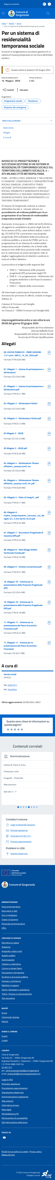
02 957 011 (7, 1067)
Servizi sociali (10, 674)
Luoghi (5, 1040)
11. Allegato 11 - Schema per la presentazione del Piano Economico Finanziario (20, 646)
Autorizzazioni (8, 959)
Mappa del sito (8, 1154)
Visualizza (12, 689)
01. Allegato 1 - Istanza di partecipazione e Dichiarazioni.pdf (24, 388)
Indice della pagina (11, 120)
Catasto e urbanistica (11, 964)
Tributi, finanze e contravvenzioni (17, 994)
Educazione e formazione (13, 972)
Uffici (4, 928)
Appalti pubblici (8, 955)
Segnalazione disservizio (13, 1092)
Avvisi (4, 1012)
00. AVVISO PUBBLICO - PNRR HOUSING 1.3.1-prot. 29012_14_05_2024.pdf (22, 353)
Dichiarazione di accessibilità (15, 1118)
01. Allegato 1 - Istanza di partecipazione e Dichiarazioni (24, 371)
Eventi (4, 1036)
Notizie (5, 1021)
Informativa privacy (10, 1105)
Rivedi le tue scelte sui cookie (15, 1151)
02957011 (12, 685)
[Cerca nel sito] (48, 13)
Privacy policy (35, 1151)
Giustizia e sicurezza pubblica (15, 976)
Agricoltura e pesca (10, 942)
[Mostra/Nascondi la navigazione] (3, 13)
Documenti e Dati (9, 911)
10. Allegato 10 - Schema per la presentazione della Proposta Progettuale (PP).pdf (23, 605)
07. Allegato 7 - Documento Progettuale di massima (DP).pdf (23, 534)
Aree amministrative (11, 906)
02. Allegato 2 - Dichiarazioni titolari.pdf (22, 418)
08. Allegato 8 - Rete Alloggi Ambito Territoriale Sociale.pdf (20, 551)
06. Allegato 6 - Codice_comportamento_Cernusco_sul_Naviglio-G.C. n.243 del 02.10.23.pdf (24, 515)
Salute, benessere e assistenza (15, 989)
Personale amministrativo (13, 923)
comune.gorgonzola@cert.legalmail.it (22, 1070)
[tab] (18, 807)
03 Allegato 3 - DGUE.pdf (15, 448)
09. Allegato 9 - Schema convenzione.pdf (23, 566)
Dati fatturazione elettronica (15, 1122)
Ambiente (6, 947)
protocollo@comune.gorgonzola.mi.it (23, 1073)
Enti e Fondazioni (9, 915)
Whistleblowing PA (10, 1113)
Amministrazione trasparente (15, 1096)
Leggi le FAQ (7, 1079)
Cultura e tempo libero (12, 968)
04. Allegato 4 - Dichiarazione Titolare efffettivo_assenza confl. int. (21, 465)
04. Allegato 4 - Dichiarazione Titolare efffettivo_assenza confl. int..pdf (21, 482)
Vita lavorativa (8, 998)
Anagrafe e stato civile (12, 951)
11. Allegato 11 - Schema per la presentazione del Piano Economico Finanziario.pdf (20, 625)
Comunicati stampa (10, 1017)
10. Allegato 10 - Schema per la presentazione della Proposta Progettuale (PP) (23, 585)
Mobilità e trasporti (10, 985)
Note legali (6, 1109)
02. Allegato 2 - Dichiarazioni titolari (20, 403)
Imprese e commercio (11, 981)
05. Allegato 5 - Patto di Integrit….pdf (21, 497)
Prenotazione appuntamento (15, 1088)
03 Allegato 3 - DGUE (13, 433)
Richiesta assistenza (11, 1084)
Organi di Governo (10, 919)
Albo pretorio (7, 1101)
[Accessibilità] (44, 4)
